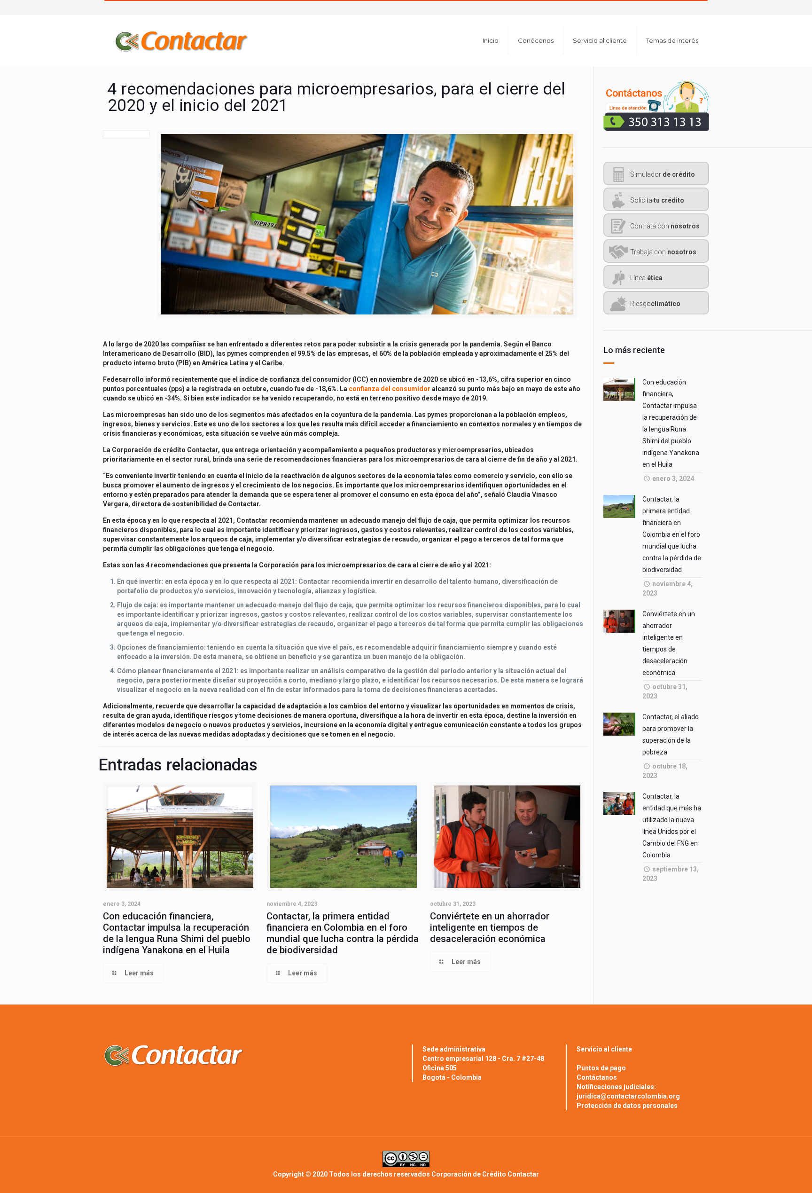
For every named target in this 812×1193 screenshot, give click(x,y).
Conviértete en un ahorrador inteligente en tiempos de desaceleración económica (489, 927)
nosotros (665, 226)
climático (655, 303)
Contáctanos (597, 1077)
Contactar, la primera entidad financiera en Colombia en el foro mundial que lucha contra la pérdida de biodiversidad (342, 933)
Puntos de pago (601, 1068)
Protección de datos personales (627, 1105)
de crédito (662, 174)
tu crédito (657, 200)
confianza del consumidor (389, 388)
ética (646, 278)
